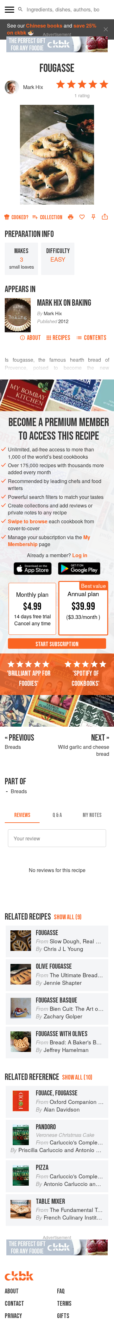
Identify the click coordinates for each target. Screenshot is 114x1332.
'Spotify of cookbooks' (85, 678)
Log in (79, 555)
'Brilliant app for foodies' (28, 678)
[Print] (70, 217)
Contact (14, 1304)
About (34, 338)
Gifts (63, 1316)
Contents (95, 338)
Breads (19, 791)
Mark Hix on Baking (64, 303)
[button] (20, 9)
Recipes (61, 338)
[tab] (22, 815)
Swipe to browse (28, 521)
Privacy (13, 1316)
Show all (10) (77, 1077)
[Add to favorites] (82, 217)
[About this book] (18, 301)
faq (61, 1291)
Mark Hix (33, 87)
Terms (64, 1304)
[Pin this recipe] (93, 217)
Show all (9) (67, 917)
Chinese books (44, 25)
